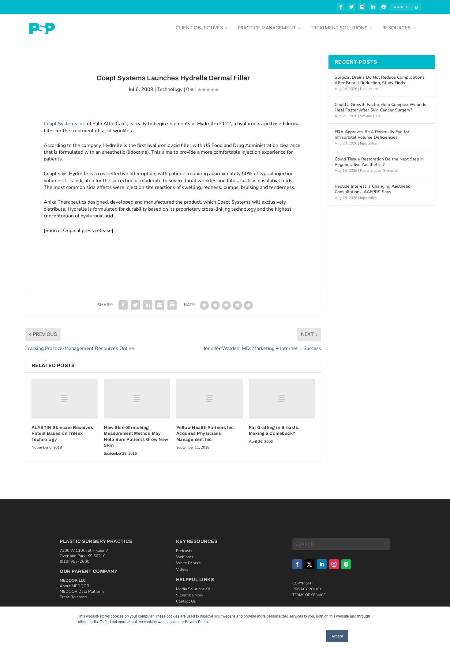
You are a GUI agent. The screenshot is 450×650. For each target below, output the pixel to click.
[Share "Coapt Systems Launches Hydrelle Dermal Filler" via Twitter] (135, 305)
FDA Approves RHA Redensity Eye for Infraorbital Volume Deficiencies (372, 134)
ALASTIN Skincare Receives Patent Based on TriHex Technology (62, 433)
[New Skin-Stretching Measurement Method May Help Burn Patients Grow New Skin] (137, 399)
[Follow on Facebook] (297, 564)
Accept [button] (337, 635)
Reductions (369, 88)
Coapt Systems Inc (64, 123)
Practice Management (267, 28)
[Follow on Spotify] (346, 564)
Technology (169, 89)
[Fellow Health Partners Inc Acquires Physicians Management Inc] (209, 399)
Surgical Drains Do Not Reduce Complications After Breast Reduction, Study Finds (380, 80)
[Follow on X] (309, 564)
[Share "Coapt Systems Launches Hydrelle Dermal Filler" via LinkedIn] (147, 305)
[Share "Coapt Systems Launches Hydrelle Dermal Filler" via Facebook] (123, 305)
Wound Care (370, 116)
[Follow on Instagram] (334, 564)
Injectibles (368, 143)
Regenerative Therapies (379, 170)
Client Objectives (199, 28)
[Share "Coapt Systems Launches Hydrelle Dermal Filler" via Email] (160, 305)
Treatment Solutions (339, 28)
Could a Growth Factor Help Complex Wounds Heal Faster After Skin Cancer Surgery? (380, 107)
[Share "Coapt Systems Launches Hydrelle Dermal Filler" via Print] (172, 305)
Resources (396, 28)
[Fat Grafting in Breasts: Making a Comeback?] (282, 399)
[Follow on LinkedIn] (322, 564)
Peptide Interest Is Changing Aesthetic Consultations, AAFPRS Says (372, 189)
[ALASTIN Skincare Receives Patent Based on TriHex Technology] (65, 399)
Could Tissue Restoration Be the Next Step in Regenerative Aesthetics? (379, 161)
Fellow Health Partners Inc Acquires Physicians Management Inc (205, 433)
